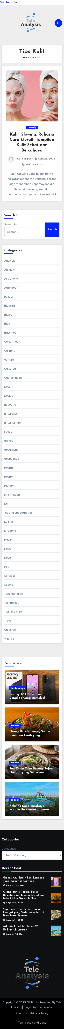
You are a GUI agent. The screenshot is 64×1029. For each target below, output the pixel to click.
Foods (8, 431)
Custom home (13, 377)
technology (11, 602)
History (9, 485)
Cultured (10, 368)
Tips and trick (13, 611)
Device (8, 395)
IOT (6, 503)
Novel (8, 557)
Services (10, 575)
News (7, 548)
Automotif (11, 287)
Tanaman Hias (13, 593)
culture (9, 359)
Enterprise (11, 413)
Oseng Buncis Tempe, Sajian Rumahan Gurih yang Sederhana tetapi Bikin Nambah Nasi (24, 895)
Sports (8, 584)
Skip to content (10, 2)
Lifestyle (10, 530)
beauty (32, 127)
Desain (8, 386)
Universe (10, 629)
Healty (8, 476)
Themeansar (45, 1007)
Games (8, 440)
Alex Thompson (24, 158)
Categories (9, 848)
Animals (9, 269)
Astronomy (11, 278)
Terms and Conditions (32, 1022)
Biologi (8, 314)
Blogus (28, 1007)
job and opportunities (18, 512)
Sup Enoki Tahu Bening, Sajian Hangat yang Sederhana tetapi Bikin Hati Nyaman (31, 772)
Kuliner (8, 521)
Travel (8, 620)
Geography (11, 449)
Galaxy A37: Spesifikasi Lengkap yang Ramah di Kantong (27, 698)
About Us (22, 1013)
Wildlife (9, 638)
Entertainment (14, 422)
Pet (6, 566)
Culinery (9, 350)
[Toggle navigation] (4, 23)
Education (11, 404)
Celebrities (11, 341)
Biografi (9, 305)
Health (8, 467)
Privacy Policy (39, 1013)
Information (12, 494)
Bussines (10, 332)
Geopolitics (11, 458)
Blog (7, 323)
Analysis (9, 260)
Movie (8, 539)
